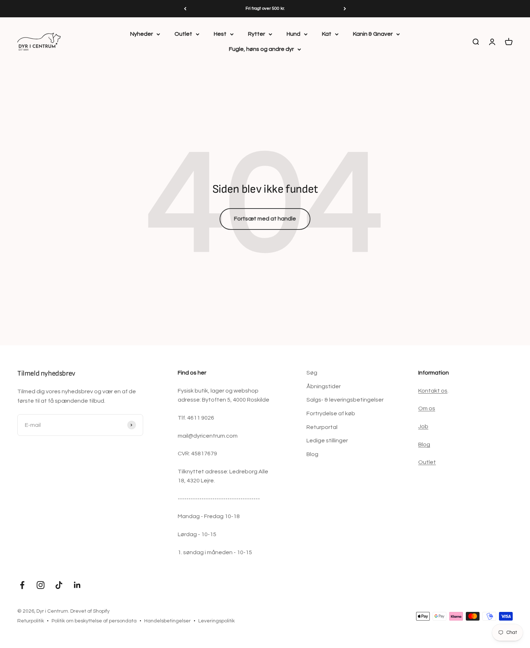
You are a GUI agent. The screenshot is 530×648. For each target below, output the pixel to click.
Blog (312, 454)
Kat (326, 34)
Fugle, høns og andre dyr (261, 49)
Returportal (321, 427)
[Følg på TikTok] (59, 585)
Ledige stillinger (327, 440)
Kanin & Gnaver (373, 34)
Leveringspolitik (216, 620)
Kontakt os (432, 391)
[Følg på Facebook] (22, 585)
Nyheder (141, 34)
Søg (311, 373)
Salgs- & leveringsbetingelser (345, 400)
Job (423, 426)
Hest (220, 34)
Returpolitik (30, 620)
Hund (293, 34)
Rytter (256, 34)
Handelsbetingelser (167, 620)
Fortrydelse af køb (330, 413)
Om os (426, 408)
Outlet (183, 34)
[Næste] (345, 8)
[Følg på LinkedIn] (77, 585)
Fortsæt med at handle (265, 219)
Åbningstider (323, 386)
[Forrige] (185, 8)
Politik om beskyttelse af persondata (94, 620)
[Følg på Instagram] (40, 585)
